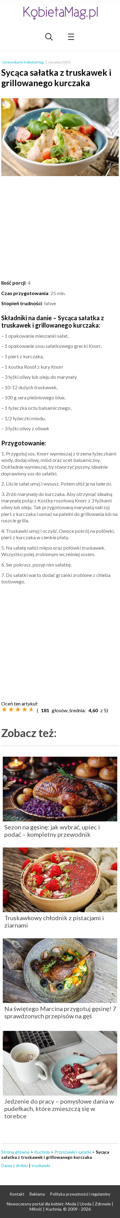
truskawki (40, 1165)
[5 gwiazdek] (31, 709)
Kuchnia (42, 1152)
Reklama (37, 1194)
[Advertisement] (60, 229)
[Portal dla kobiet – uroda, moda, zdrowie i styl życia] (60, 13)
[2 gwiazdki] (11, 709)
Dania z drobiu (14, 1165)
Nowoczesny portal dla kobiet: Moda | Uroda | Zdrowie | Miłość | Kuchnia (60, 1206)
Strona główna (15, 1152)
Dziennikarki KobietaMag (22, 62)
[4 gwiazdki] (25, 709)
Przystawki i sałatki (72, 1152)
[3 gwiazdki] (18, 709)
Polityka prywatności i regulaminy (80, 1194)
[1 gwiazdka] (4, 709)
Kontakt (17, 1194)
